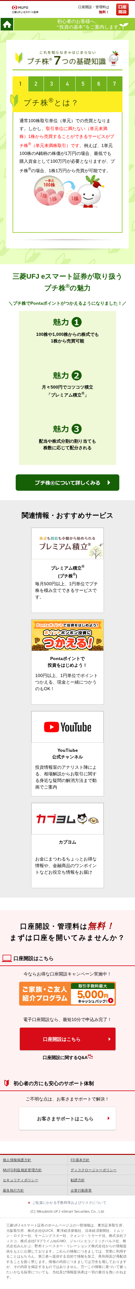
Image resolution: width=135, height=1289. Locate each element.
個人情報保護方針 (17, 1160)
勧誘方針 (78, 1180)
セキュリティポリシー (20, 1180)
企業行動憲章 (81, 1190)
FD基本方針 (80, 1160)
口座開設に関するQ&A (65, 1057)
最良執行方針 (13, 1190)
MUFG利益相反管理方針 (22, 1170)
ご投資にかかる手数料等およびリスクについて (69, 1202)
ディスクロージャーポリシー (94, 1170)
